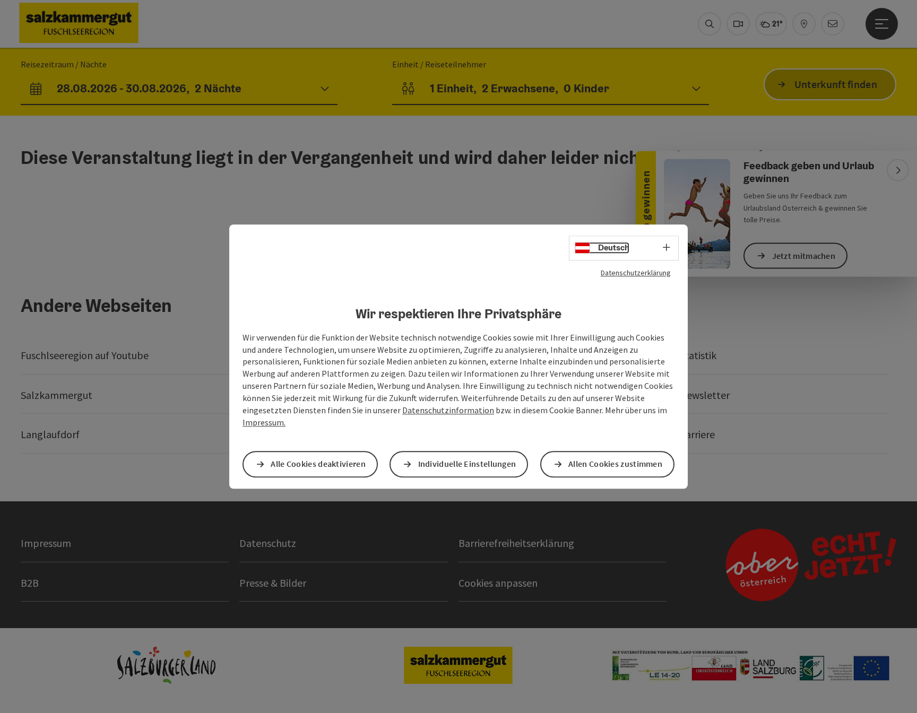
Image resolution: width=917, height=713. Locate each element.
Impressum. (264, 422)
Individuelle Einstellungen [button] (467, 464)
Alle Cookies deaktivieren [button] (318, 464)
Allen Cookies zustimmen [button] (615, 464)
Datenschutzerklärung (636, 272)
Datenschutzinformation (448, 410)
